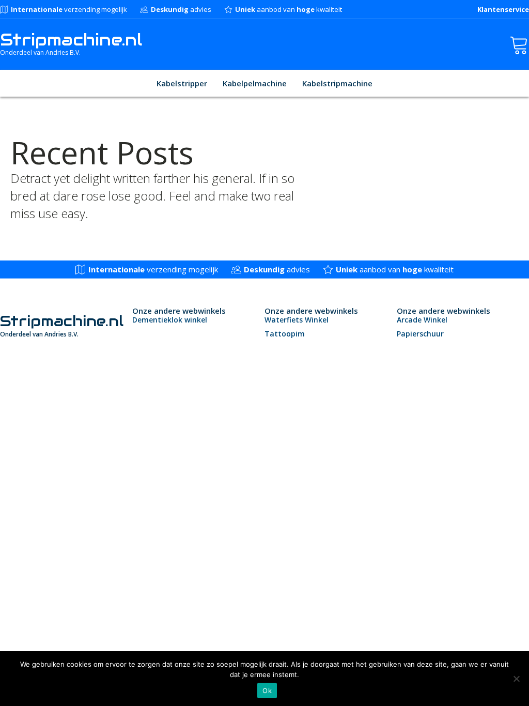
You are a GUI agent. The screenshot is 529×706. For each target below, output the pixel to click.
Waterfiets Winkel (296, 320)
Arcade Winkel (422, 320)
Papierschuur (420, 334)
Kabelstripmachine (337, 83)
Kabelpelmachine (255, 83)
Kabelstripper (182, 83)
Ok (267, 690)
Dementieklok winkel (169, 320)
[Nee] (516, 678)
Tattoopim (284, 334)
